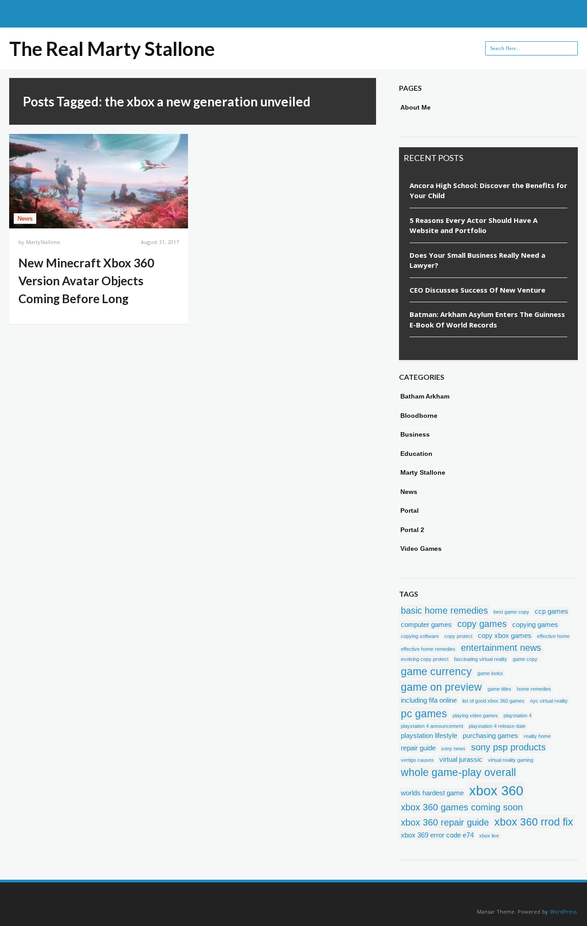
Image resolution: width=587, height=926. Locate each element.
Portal (409, 510)
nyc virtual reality (549, 701)
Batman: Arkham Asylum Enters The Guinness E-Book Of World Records (487, 319)
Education (416, 453)
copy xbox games (505, 635)
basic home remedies (444, 610)
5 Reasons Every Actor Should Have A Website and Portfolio (473, 225)
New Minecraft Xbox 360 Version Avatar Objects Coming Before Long (86, 280)
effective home (553, 636)
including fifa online (429, 700)
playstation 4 (518, 715)
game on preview (441, 687)
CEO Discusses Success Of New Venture (477, 289)
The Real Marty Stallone (112, 48)
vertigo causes (417, 760)
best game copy (511, 612)
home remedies (534, 689)
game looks (490, 673)
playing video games (475, 715)
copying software (420, 636)
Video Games (421, 548)
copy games (482, 624)
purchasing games (490, 735)
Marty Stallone (422, 472)
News (25, 218)
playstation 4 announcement (432, 726)
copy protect (458, 636)
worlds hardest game (432, 793)
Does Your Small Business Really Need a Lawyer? (477, 260)
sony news (453, 748)
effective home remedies (428, 649)
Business (415, 434)
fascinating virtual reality (480, 659)
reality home (537, 736)
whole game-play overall (458, 772)
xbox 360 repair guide (445, 822)
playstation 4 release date (497, 726)
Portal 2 (412, 529)
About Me (415, 107)
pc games (424, 714)
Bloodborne (418, 415)
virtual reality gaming (510, 760)
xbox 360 (496, 790)
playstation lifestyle (429, 735)
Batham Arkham (424, 396)
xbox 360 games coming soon (462, 807)
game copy (525, 659)
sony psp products (508, 747)
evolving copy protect (425, 659)
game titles (499, 689)
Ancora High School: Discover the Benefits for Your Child (488, 190)
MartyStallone (43, 241)
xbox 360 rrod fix (533, 822)
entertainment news (501, 648)
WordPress (563, 911)
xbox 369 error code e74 (437, 835)
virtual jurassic (460, 759)
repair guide (418, 748)
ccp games (551, 611)
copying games (535, 624)
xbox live (489, 835)
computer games (426, 624)
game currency (436, 671)
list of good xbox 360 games (493, 701)
